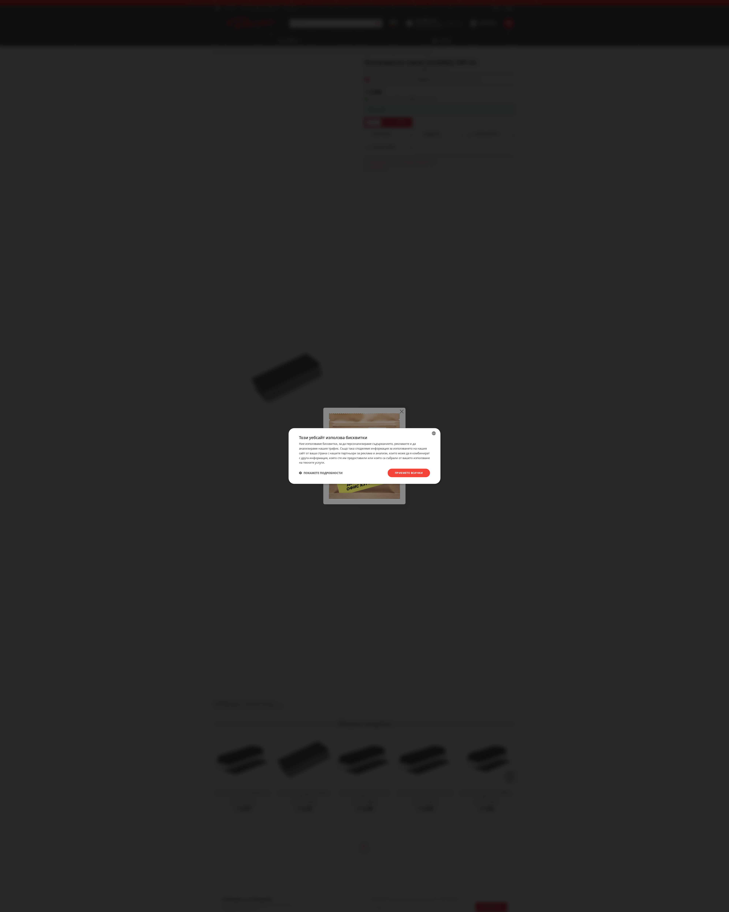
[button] (320, 473)
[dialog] (364, 456)
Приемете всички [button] (409, 473)
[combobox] (434, 433)
